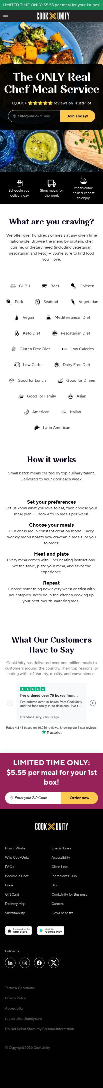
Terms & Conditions (19, 988)
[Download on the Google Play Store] (50, 930)
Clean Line (60, 867)
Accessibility (61, 857)
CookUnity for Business (69, 894)
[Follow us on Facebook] (39, 963)
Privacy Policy (15, 998)
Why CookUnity (17, 857)
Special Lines (61, 848)
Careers (58, 904)
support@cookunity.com (23, 1019)
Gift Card (12, 894)
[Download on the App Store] (18, 930)
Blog (55, 885)
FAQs (9, 867)
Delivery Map (15, 904)
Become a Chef (16, 876)
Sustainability (15, 913)
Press (9, 885)
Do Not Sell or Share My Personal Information (39, 1029)
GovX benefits (62, 913)
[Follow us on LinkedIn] (10, 963)
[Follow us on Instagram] (25, 963)
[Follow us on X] (54, 963)
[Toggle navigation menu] (5, 16)
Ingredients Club (64, 876)
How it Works (15, 848)
